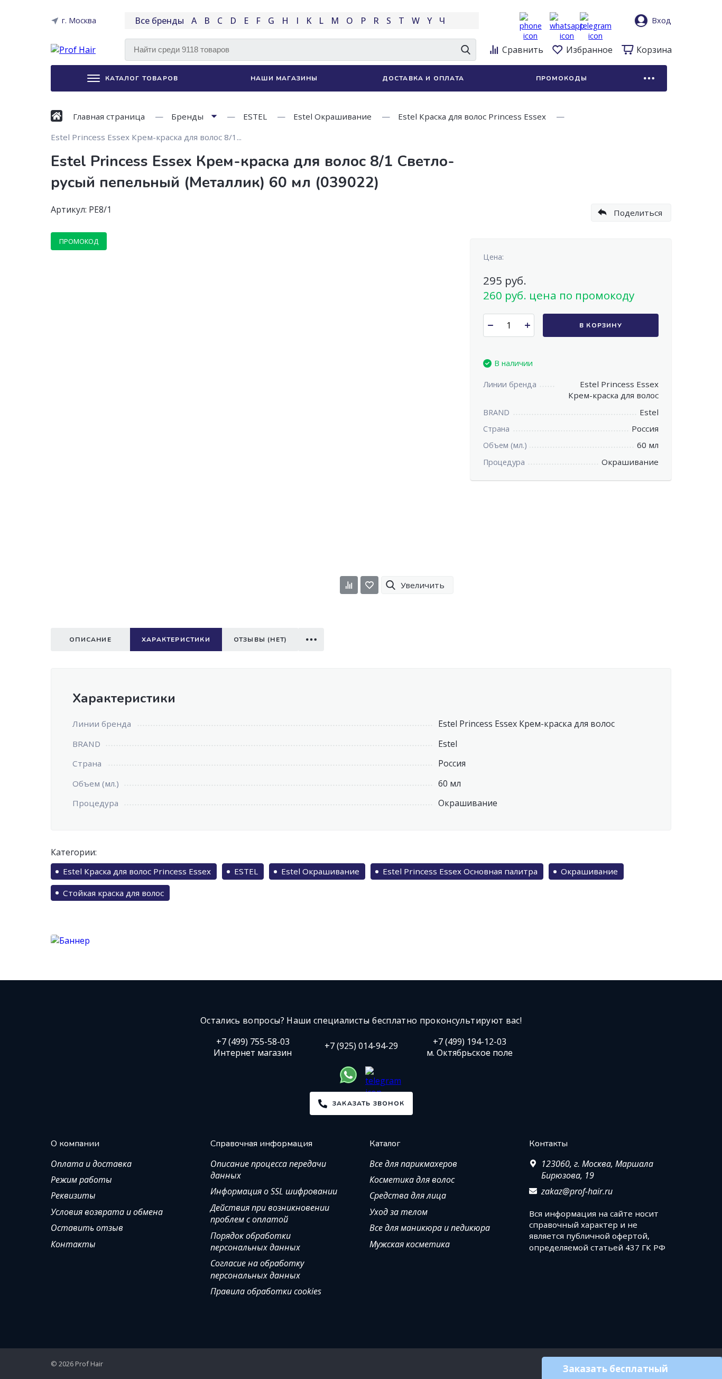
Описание (90, 639)
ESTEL (246, 871)
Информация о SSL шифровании (273, 1191)
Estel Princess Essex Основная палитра (460, 871)
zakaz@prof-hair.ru (577, 1191)
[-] (490, 325)
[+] (527, 325)
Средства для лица (407, 1195)
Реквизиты (73, 1195)
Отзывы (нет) (260, 639)
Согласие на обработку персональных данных (257, 1269)
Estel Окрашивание (320, 871)
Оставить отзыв (87, 1228)
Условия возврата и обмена (107, 1212)
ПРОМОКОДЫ (562, 78)
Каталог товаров (141, 78)
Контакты (73, 1244)
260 (558, 295)
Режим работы (81, 1179)
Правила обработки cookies (265, 1291)
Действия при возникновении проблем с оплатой (269, 1213)
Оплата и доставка (91, 1164)
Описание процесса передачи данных (268, 1169)
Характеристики (176, 639)
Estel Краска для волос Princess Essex (137, 871)
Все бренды (159, 20)
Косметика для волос (412, 1179)
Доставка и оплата (423, 78)
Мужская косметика (409, 1244)
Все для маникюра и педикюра (429, 1228)
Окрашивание (589, 871)
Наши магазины (284, 78)
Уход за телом (398, 1212)
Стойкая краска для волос (113, 893)
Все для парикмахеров (413, 1164)
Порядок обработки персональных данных (255, 1241)
